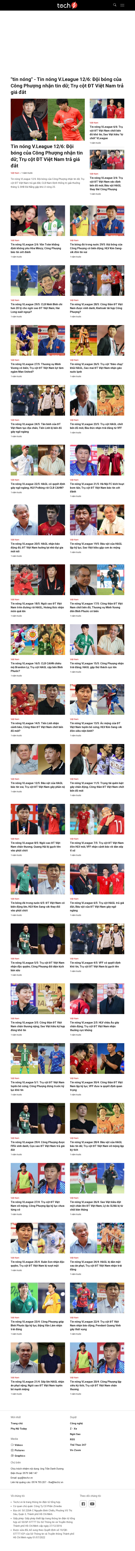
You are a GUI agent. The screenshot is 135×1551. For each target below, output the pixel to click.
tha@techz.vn (55, 1482)
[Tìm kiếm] (112, 5)
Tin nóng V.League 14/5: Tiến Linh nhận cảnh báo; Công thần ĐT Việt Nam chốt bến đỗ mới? (37, 727)
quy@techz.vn (25, 1477)
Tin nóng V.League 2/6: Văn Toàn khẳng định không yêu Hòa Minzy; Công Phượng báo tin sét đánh (36, 248)
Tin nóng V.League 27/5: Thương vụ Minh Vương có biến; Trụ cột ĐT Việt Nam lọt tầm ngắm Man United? (37, 368)
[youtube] (92, 1503)
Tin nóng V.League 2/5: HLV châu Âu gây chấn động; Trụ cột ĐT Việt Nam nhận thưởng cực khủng (94, 1026)
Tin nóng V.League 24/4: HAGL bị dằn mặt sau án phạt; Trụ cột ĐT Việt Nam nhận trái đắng (96, 1265)
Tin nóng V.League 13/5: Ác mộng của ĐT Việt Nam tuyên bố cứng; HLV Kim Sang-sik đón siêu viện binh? (96, 727)
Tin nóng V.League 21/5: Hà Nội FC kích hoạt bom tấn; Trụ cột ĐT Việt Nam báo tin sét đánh (97, 487)
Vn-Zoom (75, 1450)
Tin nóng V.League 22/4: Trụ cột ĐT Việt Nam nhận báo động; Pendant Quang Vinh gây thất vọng (95, 1325)
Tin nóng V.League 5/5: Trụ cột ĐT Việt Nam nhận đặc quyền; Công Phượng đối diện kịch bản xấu (37, 966)
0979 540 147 (30, 1473)
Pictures (20, 1450)
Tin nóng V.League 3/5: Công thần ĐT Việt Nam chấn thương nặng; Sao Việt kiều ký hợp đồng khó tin (38, 1026)
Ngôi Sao (75, 1434)
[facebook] (83, 1503)
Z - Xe (73, 1428)
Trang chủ (17, 1423)
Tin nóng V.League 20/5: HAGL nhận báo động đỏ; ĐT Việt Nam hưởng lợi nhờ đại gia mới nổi (37, 547)
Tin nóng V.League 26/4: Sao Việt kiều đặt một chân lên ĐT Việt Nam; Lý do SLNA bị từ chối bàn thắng (96, 1205)
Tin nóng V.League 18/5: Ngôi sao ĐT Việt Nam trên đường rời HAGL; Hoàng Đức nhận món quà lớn (37, 607)
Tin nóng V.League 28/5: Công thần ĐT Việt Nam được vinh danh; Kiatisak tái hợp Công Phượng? (96, 308)
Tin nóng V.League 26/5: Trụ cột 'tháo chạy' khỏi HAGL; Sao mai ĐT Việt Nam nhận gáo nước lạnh (96, 368)
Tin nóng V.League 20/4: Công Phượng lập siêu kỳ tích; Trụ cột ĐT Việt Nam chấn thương (95, 1385)
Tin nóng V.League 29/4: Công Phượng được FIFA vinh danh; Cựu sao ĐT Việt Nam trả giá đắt (38, 1146)
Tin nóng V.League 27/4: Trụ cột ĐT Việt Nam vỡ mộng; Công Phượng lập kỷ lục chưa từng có (37, 1205)
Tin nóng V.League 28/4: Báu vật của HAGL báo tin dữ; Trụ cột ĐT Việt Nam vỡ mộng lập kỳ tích (97, 1146)
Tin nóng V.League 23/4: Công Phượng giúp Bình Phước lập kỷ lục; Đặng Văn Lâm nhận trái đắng (37, 1325)
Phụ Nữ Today (19, 1428)
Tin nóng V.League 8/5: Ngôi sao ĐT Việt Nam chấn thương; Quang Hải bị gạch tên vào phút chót (36, 846)
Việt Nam (15, 173)
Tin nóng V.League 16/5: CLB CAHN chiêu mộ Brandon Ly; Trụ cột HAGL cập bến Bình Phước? (37, 667)
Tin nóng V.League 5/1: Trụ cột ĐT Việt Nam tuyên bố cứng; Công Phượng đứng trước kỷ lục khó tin (37, 1086)
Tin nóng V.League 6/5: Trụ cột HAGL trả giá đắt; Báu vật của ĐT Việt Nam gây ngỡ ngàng (97, 906)
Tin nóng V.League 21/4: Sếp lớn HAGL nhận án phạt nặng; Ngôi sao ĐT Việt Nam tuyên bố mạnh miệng (37, 1385)
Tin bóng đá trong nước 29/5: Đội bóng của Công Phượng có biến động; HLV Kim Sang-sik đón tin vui (96, 248)
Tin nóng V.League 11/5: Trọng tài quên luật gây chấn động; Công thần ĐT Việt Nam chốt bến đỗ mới (97, 787)
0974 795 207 (39, 1482)
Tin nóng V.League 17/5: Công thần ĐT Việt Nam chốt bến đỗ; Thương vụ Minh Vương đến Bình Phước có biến (96, 607)
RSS (72, 1439)
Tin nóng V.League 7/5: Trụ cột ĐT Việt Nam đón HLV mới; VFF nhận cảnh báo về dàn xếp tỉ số (97, 846)
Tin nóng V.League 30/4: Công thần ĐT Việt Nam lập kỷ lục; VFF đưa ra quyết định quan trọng (96, 1086)
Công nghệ (76, 1423)
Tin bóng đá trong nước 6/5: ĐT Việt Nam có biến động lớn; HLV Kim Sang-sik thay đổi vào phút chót (38, 906)
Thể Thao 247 (78, 1444)
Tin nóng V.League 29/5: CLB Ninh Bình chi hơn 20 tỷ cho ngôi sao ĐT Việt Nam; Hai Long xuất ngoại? (36, 308)
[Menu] (122, 5)
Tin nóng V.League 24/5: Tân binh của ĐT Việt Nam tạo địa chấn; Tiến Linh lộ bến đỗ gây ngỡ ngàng (36, 428)
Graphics (20, 1455)
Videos (19, 1445)
